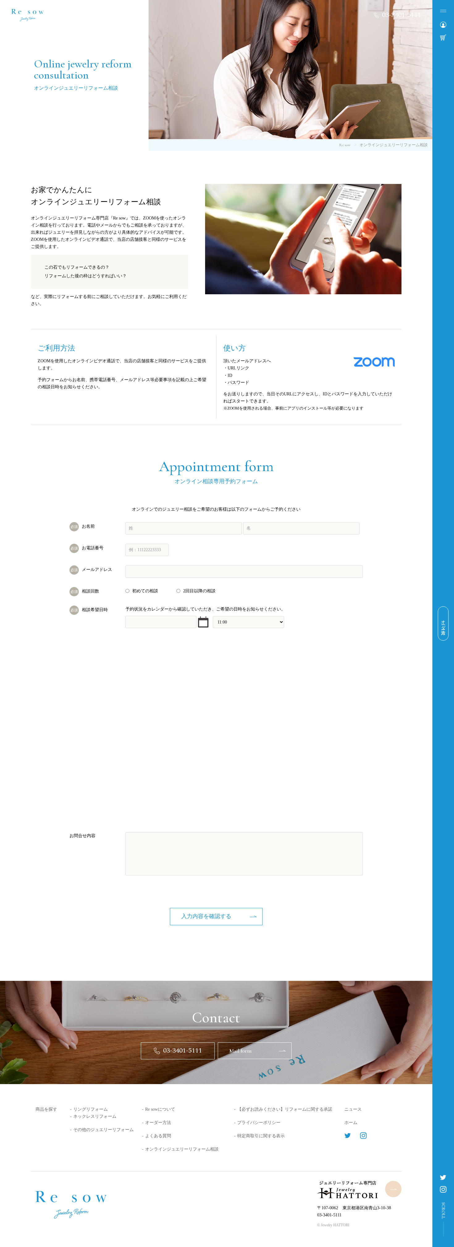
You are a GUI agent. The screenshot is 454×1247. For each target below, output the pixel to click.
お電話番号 (86, 548)
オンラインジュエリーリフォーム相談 (182, 1149)
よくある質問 (158, 1136)
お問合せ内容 (82, 835)
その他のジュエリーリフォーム (103, 1129)
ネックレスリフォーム (94, 1116)
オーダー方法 (158, 1122)
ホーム (350, 1122)
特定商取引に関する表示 (261, 1136)
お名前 (82, 526)
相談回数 (84, 591)
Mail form (240, 1050)
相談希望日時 (89, 609)
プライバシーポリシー (258, 1122)
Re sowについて (160, 1109)
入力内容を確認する (206, 916)
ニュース (353, 1109)
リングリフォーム (90, 1109)
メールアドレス (91, 569)
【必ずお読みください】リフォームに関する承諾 (284, 1109)
